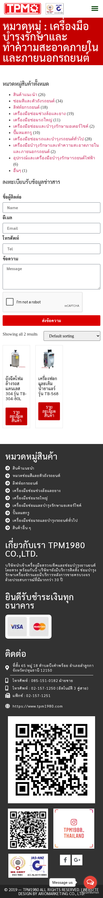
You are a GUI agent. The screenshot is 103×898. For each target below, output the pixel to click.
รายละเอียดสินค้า (16, 416)
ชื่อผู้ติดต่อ (12, 197)
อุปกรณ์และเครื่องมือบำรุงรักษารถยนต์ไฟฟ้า (54, 158)
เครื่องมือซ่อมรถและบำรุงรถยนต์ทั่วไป (48, 139)
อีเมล (7, 218)
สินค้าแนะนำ (25, 94)
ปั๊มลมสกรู (22, 132)
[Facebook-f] (65, 860)
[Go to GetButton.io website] (90, 892)
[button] (94, 8)
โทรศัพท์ (11, 238)
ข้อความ (10, 259)
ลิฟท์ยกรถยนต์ (26, 107)
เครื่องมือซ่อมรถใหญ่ (32, 120)
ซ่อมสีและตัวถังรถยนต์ (34, 101)
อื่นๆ (17, 170)
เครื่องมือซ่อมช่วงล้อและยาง (39, 113)
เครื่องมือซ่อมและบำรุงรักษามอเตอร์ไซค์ (50, 126)
